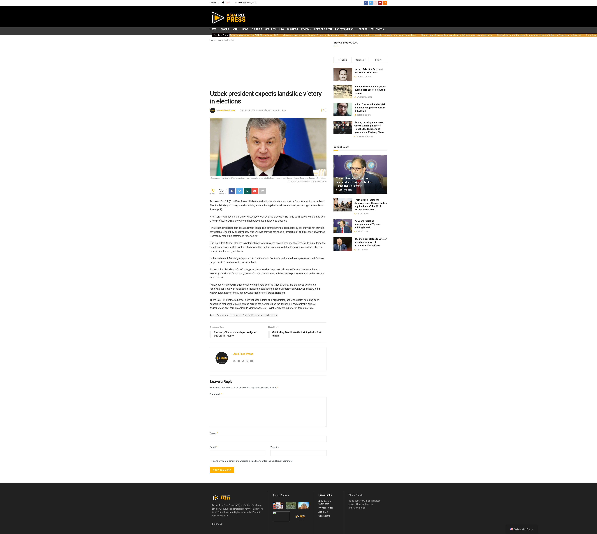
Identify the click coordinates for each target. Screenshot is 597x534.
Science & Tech (323, 29)
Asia (234, 29)
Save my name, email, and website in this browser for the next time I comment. (253, 461)
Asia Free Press (227, 110)
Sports (363, 29)
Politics (257, 29)
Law (281, 29)
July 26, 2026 (362, 250)
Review (305, 29)
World (225, 29)
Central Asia (229, 40)
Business (292, 29)
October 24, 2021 (247, 110)
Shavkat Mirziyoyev (252, 315)
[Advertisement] (268, 65)
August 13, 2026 (344, 190)
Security (270, 29)
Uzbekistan (271, 315)
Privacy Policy (325, 507)
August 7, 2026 (362, 214)
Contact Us (324, 516)
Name (214, 433)
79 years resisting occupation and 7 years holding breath (263, 35)
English (213, 3)
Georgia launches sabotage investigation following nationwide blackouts (408, 35)
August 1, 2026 (362, 232)
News (245, 29)
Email (214, 447)
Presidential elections (228, 315)
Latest (274, 110)
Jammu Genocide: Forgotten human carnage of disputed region (370, 89)
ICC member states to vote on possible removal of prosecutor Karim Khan (332, 35)
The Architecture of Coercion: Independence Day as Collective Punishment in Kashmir (491, 35)
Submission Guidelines (324, 502)
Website (275, 447)
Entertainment (344, 29)
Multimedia (377, 29)
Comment (216, 394)
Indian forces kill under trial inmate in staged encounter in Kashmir (369, 107)
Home (213, 29)
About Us (323, 512)
